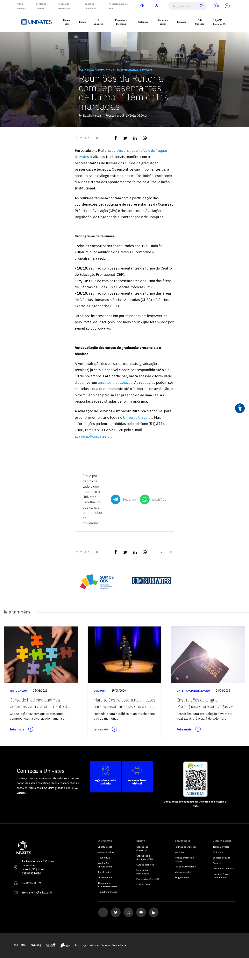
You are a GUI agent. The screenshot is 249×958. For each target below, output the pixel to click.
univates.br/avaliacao (115, 382)
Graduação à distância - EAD (144, 857)
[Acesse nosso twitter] (116, 912)
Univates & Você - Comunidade (222, 875)
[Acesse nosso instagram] (128, 912)
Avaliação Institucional (105, 865)
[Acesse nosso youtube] (141, 912)
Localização (104, 872)
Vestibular (180, 852)
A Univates (98, 21)
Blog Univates (182, 877)
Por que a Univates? (185, 866)
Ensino (82, 21)
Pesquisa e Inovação (121, 21)
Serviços (181, 21)
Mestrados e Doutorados (143, 872)
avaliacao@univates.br (93, 436)
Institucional (105, 846)
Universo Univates (137, 417)
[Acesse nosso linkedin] (154, 912)
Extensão (143, 21)
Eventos (217, 863)
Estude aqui (67, 21)
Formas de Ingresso (185, 846)
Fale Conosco (199, 21)
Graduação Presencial (142, 848)
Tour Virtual (104, 857)
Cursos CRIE (143, 884)
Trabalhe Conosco (107, 891)
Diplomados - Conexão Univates (107, 884)
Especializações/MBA (147, 879)
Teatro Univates (221, 846)
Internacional (105, 877)
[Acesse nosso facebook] (103, 912)
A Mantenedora (106, 852)
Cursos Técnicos (145, 864)
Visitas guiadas (183, 872)
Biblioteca (218, 852)
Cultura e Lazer (163, 21)
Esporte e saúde (221, 857)
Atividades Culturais (223, 868)
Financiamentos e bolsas (184, 859)
